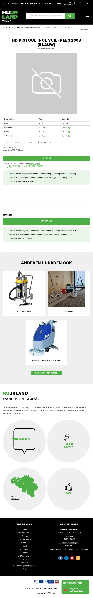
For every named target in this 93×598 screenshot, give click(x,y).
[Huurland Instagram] (78, 558)
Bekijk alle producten (46, 373)
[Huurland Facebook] (60, 558)
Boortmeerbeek (24, 533)
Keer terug (84, 29)
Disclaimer (48, 588)
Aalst (25, 529)
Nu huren (46, 158)
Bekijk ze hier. (34, 164)
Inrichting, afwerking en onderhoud (26, 27)
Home (6, 27)
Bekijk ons (24, 3)
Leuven (25, 553)
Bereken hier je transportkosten (28, 166)
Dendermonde (25, 539)
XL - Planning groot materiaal (25, 566)
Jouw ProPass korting (14, 142)
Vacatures (48, 3)
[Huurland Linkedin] (66, 558)
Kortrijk (25, 549)
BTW (31, 142)
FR (8, 3)
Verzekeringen (45, 142)
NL (5, 3)
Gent (25, 546)
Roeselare (25, 563)
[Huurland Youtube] (72, 558)
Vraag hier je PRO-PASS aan (13, 150)
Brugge (25, 536)
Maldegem (24, 556)
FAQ (59, 3)
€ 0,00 (86, 3)
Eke (24, 543)
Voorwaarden (37, 588)
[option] (46, 83)
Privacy (57, 588)
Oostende (25, 559)
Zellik (25, 569)
